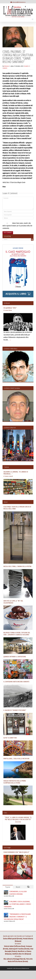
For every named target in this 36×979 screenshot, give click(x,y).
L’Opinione (6, 467)
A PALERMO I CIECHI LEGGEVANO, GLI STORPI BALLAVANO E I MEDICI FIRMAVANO (17, 904)
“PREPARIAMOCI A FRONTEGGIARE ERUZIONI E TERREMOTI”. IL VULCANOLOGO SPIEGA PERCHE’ (17, 916)
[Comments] (28, 887)
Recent (18, 887)
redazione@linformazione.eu (18, 2)
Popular (7, 887)
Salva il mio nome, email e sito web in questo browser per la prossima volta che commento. (17, 225)
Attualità (26, 66)
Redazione (6, 66)
